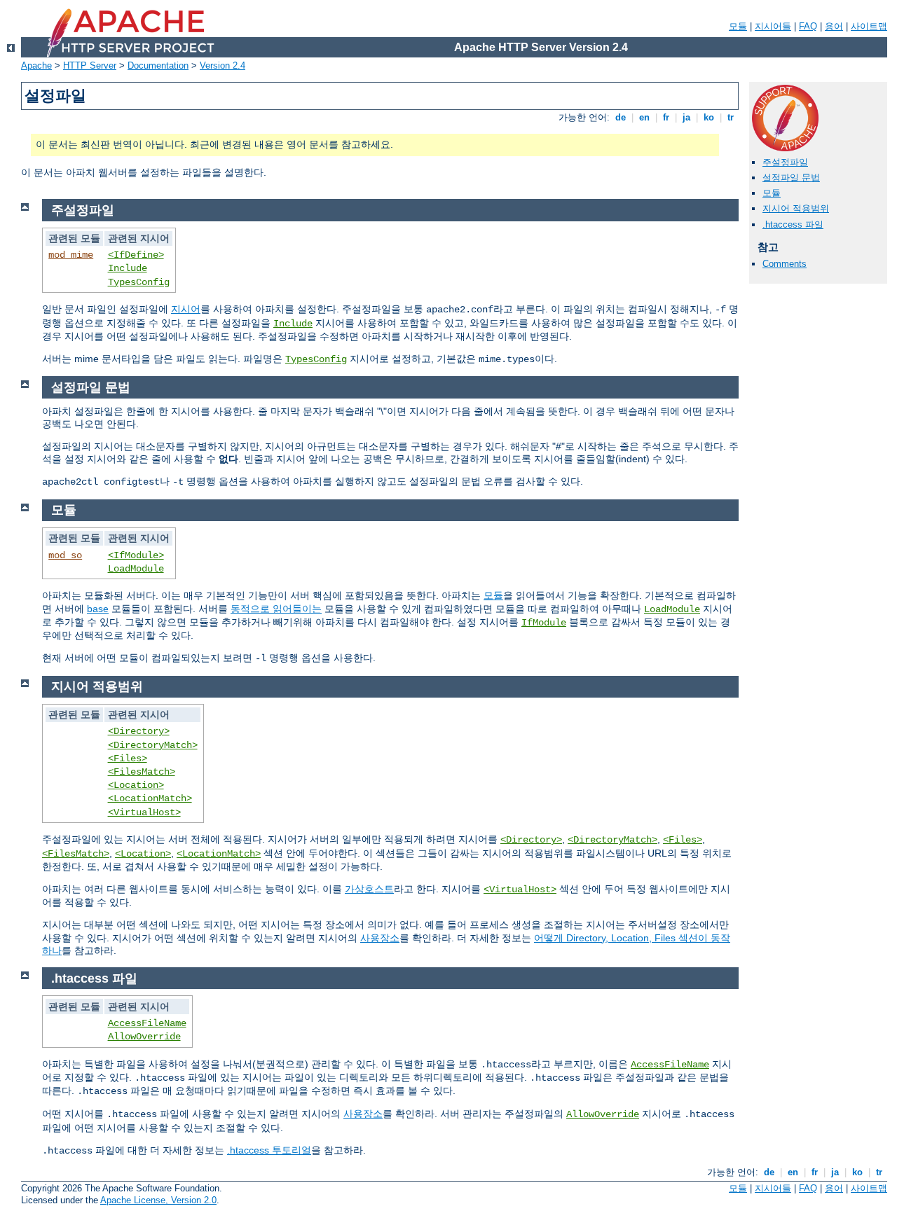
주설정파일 (785, 162)
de (620, 117)
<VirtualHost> (144, 812)
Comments (784, 263)
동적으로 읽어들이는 (276, 608)
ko (709, 117)
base (98, 608)
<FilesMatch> (141, 771)
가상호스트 (369, 888)
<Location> (136, 785)
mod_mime (70, 255)
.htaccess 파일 (792, 224)
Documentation (158, 65)
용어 (834, 26)
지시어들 (773, 26)
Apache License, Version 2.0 (158, 1200)
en (644, 117)
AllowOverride (144, 1036)
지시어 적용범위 (795, 208)
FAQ (808, 26)
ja (686, 117)
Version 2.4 (222, 65)
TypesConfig (139, 282)
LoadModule (136, 568)
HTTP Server (89, 65)
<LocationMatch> (150, 798)
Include (127, 268)
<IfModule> (136, 555)
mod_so (65, 555)
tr (731, 117)
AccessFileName (147, 1023)
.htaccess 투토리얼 (269, 1150)
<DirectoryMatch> (153, 745)
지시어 (185, 308)
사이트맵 (869, 26)
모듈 (738, 26)
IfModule (543, 622)
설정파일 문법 (791, 177)
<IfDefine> (136, 255)
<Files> (127, 758)
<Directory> (139, 731)
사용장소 (379, 937)
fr (666, 117)
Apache (36, 65)
